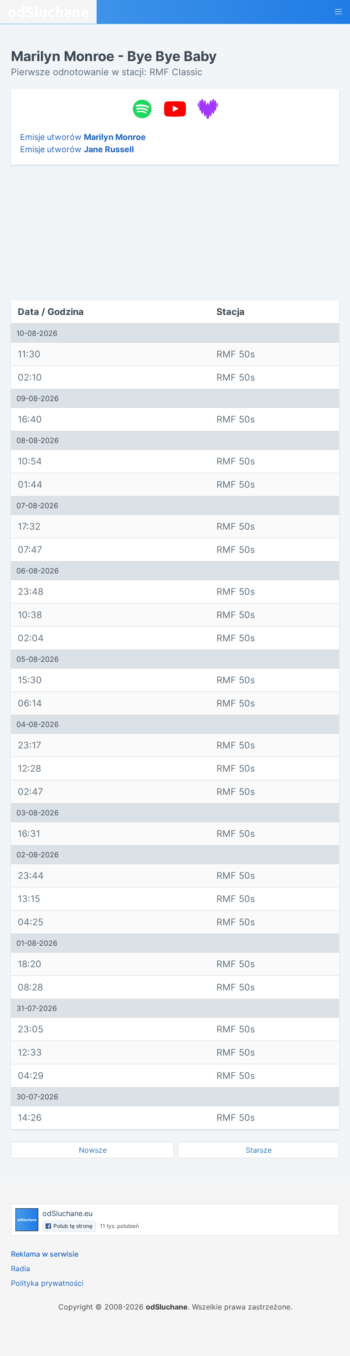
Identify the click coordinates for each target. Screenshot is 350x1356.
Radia (20, 1268)
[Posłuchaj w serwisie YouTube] (175, 109)
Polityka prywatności (47, 1283)
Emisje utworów (83, 137)
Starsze (259, 1150)
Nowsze (93, 1150)
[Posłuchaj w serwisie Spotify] (142, 109)
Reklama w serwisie (44, 1253)
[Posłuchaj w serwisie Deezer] (208, 109)
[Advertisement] (74, 232)
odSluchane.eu (67, 1213)
